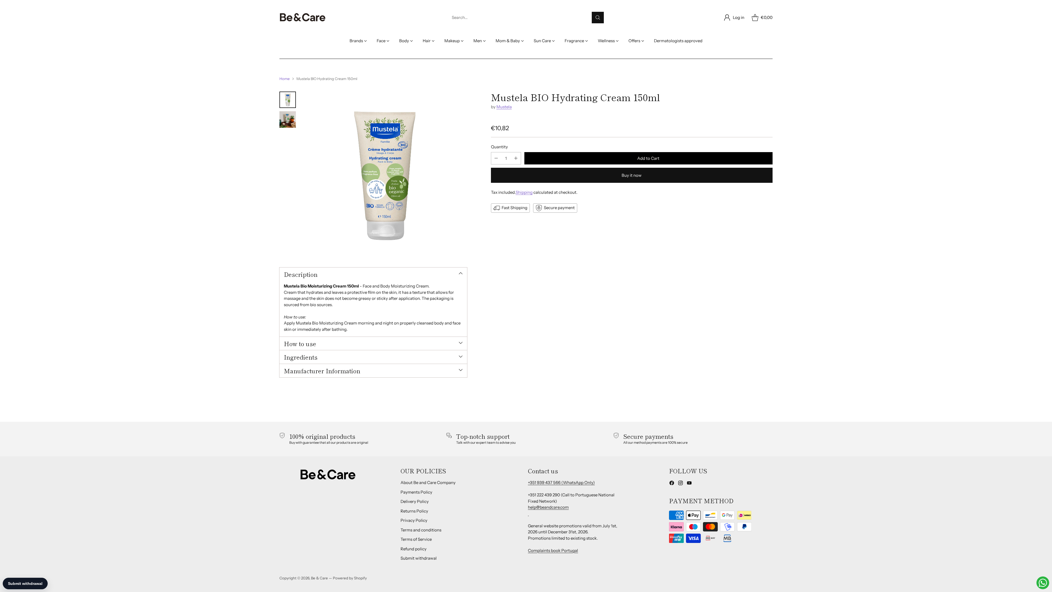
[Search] (598, 17)
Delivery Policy (415, 501)
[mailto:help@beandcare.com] (528, 513)
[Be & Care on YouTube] (689, 484)
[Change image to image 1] (287, 100)
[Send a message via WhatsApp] (1042, 582)
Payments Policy (416, 492)
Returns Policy (414, 511)
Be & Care (319, 578)
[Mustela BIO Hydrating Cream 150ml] (384, 174)
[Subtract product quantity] (496, 158)
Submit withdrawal (419, 558)
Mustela (504, 106)
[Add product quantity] (516, 158)
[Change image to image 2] (287, 119)
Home (284, 78)
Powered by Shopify (350, 578)
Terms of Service (416, 539)
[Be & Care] (302, 17)
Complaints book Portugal (553, 550)
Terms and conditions (421, 530)
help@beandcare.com (548, 507)
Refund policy (414, 548)
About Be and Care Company (428, 482)
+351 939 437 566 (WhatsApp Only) (561, 482)
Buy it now (632, 175)
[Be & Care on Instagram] (680, 484)
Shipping (524, 192)
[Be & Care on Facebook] (671, 484)
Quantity (499, 146)
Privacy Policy (414, 520)
